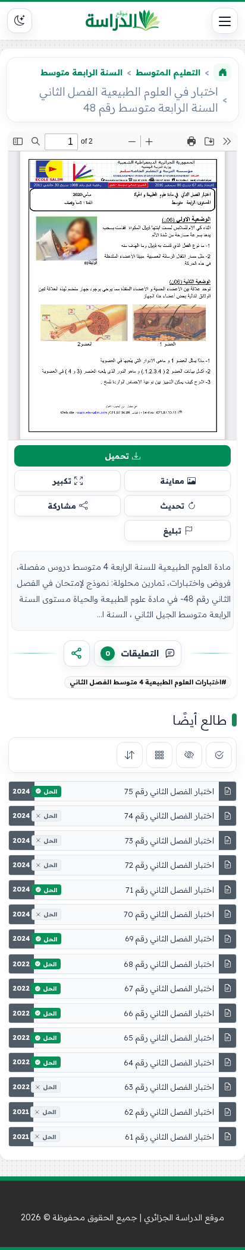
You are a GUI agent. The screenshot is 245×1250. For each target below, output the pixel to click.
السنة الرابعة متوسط (81, 72)
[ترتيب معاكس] (130, 755)
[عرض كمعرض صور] (159, 755)
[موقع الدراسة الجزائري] (122, 21)
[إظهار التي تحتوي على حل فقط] (219, 755)
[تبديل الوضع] (19, 20)
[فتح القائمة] (225, 21)
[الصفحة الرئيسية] (222, 72)
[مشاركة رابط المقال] (77, 653)
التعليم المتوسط (168, 72)
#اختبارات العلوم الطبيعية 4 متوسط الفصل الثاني (148, 682)
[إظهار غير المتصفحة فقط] (189, 755)
